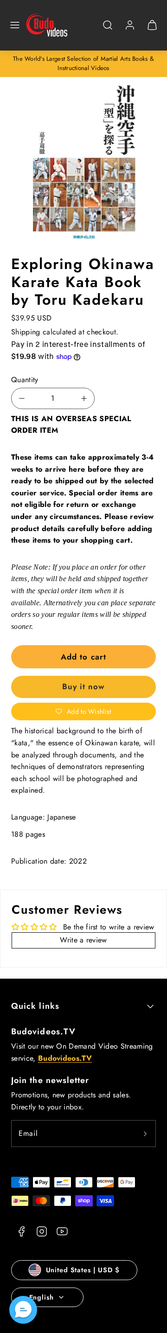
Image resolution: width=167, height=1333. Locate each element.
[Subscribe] (145, 1133)
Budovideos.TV (43, 1031)
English (41, 1297)
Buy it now (83, 686)
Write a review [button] (83, 940)
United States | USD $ (83, 1270)
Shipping (25, 332)
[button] (15, 25)
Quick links (35, 1006)
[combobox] (107, 30)
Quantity (25, 379)
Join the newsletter (50, 1080)
